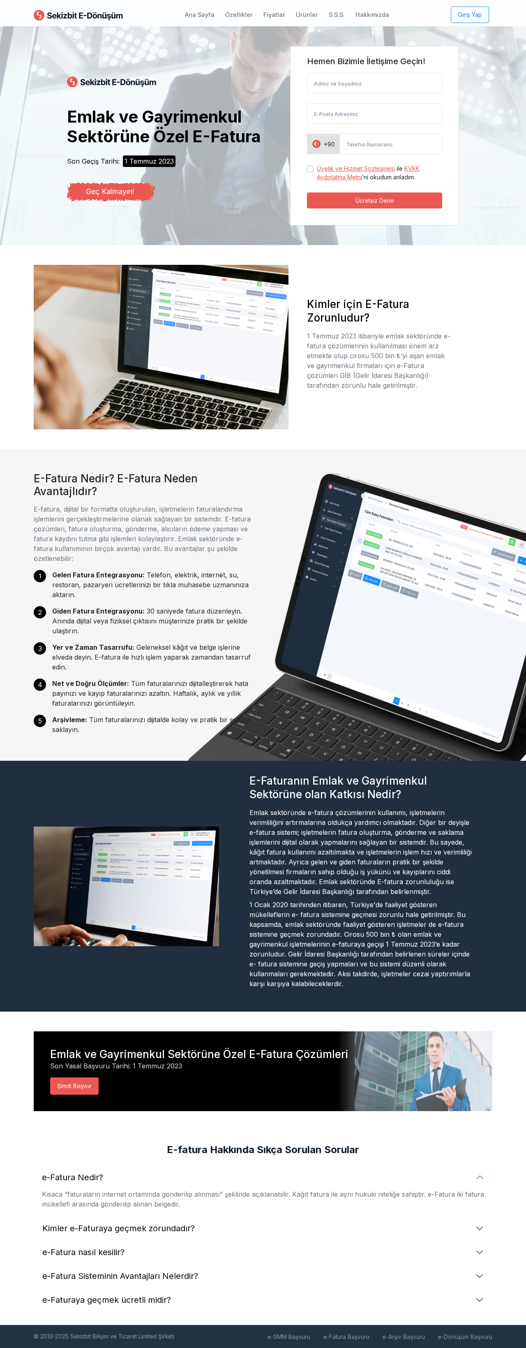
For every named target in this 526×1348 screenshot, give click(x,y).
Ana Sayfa (200, 14)
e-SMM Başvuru (289, 1337)
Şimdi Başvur (74, 1085)
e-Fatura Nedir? (72, 1177)
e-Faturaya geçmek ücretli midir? (106, 1300)
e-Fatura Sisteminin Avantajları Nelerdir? (120, 1276)
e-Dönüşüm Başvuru (465, 1337)
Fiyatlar (274, 14)
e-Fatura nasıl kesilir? (83, 1252)
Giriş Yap (470, 14)
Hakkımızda (372, 14)
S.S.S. (337, 14)
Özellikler (239, 14)
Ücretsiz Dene (374, 200)
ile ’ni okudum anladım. (368, 173)
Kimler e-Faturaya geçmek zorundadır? (118, 1228)
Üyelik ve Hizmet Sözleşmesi (356, 168)
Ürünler (307, 14)
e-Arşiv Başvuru (404, 1337)
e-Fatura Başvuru (346, 1337)
